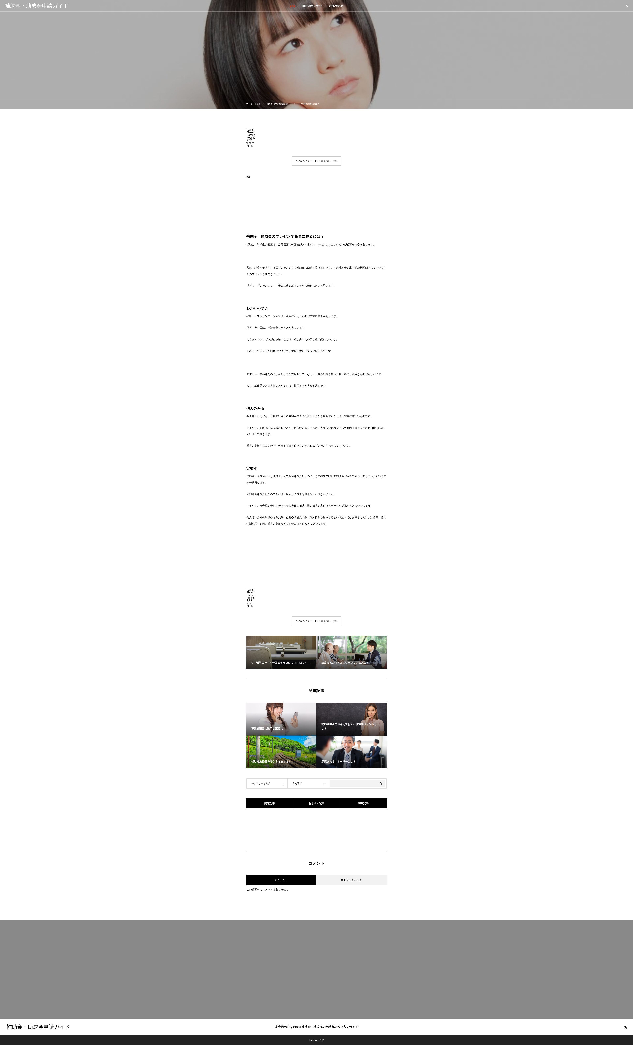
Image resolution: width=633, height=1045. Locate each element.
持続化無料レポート (312, 5)
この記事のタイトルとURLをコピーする (316, 161)
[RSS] (625, 1027)
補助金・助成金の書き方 (316, 47)
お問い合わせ (336, 5)
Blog (292, 5)
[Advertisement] (316, 209)
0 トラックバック (351, 880)
